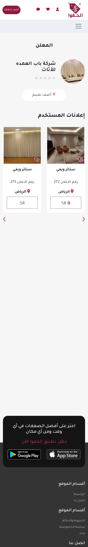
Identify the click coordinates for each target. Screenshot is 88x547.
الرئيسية (79, 494)
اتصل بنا (79, 500)
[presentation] (83, 220)
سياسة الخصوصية (72, 527)
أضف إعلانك (11, 9)
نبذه (82, 533)
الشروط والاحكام (73, 521)
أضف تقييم (42, 95)
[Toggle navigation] (78, 26)
